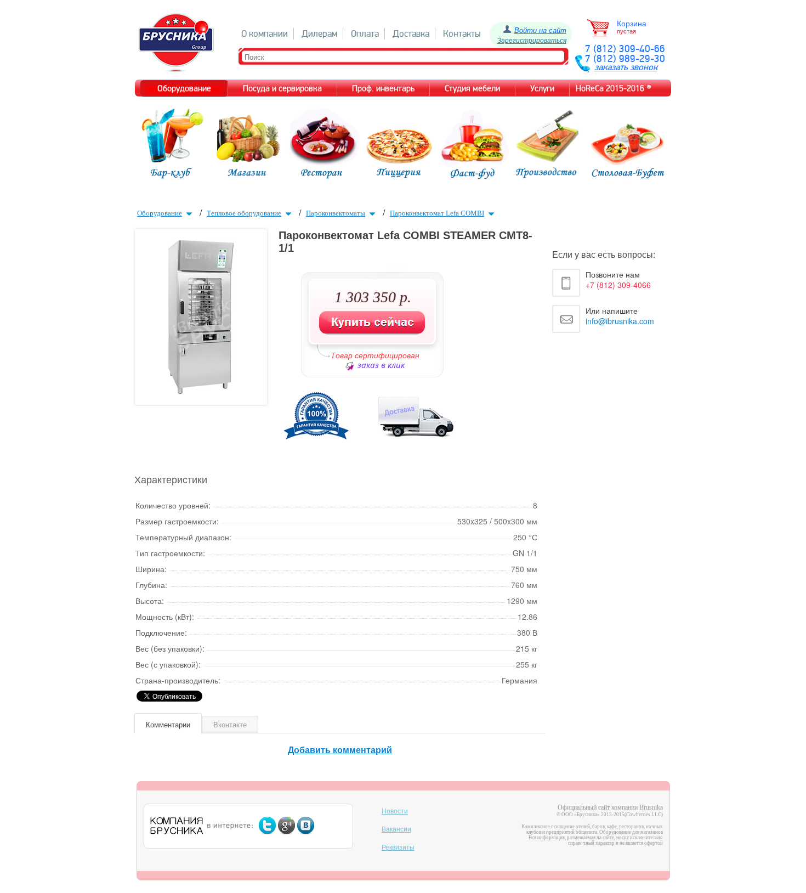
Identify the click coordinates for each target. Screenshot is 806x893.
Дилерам (319, 33)
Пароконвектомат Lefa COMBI (437, 213)
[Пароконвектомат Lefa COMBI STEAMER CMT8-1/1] (201, 390)
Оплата (365, 33)
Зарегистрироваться (531, 39)
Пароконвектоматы (335, 213)
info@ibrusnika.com (620, 320)
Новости (395, 811)
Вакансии (396, 829)
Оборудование (159, 213)
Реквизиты (398, 847)
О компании (264, 33)
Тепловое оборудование (244, 213)
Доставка (411, 33)
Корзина (631, 23)
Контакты (462, 33)
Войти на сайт (540, 30)
